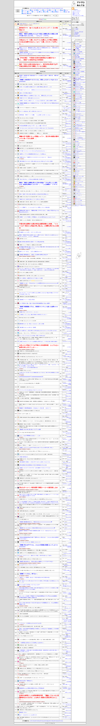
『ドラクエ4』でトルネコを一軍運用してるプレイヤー (30, 542)
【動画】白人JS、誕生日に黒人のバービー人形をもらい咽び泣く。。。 (33, 199)
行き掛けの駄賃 (68, 204)
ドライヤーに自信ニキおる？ (25, 534)
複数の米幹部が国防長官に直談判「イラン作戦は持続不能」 (32, 241)
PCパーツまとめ (68, 567)
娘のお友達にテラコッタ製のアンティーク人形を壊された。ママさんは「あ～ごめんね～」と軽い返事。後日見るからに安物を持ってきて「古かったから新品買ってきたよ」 (39, 362)
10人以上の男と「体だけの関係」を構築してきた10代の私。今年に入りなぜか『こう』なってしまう (39, 514)
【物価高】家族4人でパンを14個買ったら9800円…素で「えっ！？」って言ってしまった (36, 684)
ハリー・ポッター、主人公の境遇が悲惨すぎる (28, 367)
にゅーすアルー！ (68, 174)
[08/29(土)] (42, 8)
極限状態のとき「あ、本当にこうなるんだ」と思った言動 (31, 323)
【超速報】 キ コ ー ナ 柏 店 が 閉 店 (27, 299)
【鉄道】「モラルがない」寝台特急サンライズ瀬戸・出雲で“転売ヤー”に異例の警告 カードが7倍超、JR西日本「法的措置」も (38, 633)
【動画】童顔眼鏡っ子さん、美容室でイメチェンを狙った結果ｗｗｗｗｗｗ (38, 307)
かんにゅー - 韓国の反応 (79, 88)
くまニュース (68, 589)
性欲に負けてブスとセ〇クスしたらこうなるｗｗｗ (29, 266)
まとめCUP (69, 267)
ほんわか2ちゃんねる (78, 150)
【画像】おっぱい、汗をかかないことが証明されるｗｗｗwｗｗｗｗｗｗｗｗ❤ (38, 283)
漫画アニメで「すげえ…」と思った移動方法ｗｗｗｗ (30, 251)
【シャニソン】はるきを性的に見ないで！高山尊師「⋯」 (30, 383)
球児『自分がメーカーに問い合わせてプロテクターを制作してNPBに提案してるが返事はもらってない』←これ (39, 581)
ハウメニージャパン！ (67, 194)
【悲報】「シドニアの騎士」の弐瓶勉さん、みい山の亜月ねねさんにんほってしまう (37, 217)
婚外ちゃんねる (68, 658)
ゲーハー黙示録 (77, 118)
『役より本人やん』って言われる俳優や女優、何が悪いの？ (32, 179)
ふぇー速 (76, 164)
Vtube (41, 11)
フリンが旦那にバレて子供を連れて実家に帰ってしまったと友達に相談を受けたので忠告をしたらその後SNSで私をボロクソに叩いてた (39, 691)
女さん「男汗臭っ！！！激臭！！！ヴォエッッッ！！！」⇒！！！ (32, 445)
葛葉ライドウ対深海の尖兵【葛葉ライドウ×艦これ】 (29, 410)
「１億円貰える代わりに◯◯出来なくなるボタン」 (32, 642)
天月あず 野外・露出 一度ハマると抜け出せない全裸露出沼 (31, 264)
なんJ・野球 (46, 10)
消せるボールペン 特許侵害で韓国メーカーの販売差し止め (38, 487)
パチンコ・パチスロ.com (79, 115)
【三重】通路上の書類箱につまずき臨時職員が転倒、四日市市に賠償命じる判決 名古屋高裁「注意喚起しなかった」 (39, 395)
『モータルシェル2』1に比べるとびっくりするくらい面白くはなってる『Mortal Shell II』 (36, 128)
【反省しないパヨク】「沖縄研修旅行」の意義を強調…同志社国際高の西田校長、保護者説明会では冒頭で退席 (39, 393)
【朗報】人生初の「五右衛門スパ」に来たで (28, 167)
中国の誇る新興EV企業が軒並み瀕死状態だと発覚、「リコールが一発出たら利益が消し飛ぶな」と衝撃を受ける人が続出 (39, 226)
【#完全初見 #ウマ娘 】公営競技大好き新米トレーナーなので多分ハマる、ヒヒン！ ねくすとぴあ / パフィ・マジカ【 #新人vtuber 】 (39, 439)
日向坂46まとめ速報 (79, 86)
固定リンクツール (76, 14)
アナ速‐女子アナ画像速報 (79, 71)
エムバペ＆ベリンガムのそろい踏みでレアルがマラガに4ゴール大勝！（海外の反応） (36, 454)
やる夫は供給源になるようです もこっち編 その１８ (33, 125)
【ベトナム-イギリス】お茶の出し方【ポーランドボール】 (30, 390)
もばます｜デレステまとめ (79, 169)
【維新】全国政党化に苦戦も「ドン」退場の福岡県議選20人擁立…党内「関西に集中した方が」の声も (39, 600)
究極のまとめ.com (77, 198)
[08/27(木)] (51, 8)
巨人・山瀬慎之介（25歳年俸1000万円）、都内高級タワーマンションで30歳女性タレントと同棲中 (38, 654)
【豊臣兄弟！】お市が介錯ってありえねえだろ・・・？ (30, 478)
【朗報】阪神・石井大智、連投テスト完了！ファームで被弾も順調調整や (33, 201)
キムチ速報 (69, 59)
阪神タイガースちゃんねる (79, 181)
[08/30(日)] (37, 8)
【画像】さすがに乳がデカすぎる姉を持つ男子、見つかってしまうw (32, 196)
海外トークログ (68, 236)
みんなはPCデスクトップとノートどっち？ (28, 564)
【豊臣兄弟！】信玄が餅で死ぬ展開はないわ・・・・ (29, 296)
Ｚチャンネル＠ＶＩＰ (78, 195)
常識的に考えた (68, 123)
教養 (54, 11)
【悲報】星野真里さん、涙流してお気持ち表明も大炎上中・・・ (35, 254)
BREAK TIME (77, 171)
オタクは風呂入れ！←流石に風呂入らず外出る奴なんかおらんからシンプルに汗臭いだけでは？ (38, 330)
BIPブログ (69, 197)
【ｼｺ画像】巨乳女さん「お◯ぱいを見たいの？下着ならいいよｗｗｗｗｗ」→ (34, 451)
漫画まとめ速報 (68, 217)
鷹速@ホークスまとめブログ (79, 186)
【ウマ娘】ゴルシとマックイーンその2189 (27, 320)
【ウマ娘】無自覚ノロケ (24, 519)
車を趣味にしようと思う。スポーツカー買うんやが (30, 232)
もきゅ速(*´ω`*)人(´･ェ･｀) (79, 193)
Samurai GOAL (68, 245)
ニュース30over (77, 143)
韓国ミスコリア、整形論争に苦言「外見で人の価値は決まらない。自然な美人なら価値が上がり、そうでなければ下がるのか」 (39, 48)
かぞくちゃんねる (68, 211)
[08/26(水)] (56, 8)
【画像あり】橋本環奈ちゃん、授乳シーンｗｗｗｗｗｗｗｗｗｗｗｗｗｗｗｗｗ (35, 176)
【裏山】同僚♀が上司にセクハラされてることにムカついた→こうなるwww (34, 507)
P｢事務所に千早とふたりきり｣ (25, 370)
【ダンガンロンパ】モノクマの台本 (26, 118)
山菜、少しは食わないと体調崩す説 (26, 647)
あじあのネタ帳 (78, 63)
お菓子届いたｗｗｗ (23, 238)
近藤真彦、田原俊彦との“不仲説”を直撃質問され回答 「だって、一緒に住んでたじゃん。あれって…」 (38, 531)
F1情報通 (76, 74)
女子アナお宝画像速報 (79, 58)
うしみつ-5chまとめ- (67, 176)
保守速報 (77, 55)
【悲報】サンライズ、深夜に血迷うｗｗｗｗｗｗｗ (29, 98)
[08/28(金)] (46, 8)
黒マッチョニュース (67, 600)
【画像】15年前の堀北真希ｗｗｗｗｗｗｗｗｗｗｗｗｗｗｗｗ (31, 480)
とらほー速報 (68, 202)
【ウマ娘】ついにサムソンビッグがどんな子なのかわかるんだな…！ (32, 150)
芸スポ (66, 10)
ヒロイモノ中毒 (68, 574)
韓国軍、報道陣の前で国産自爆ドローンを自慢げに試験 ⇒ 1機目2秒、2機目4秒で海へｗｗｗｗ (38, 76)
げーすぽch (69, 532)
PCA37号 (21, 289)
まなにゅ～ (69, 269)
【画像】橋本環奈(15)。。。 (24, 456)
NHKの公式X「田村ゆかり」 (26, 680)
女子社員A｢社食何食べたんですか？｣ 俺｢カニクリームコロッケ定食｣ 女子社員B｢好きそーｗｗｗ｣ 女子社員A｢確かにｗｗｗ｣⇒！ (39, 287)
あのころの (69, 336)
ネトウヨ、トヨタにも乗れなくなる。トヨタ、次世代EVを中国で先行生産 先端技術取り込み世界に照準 (38, 443)
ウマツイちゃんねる (67, 321)
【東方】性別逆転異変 (23, 613)
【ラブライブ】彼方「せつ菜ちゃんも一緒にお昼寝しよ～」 (31, 607)
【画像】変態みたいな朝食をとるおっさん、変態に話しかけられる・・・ (37, 95)
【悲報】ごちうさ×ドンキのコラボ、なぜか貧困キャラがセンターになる (34, 467)
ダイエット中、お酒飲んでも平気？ (26, 272)
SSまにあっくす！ (67, 118)
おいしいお (69, 131)
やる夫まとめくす (68, 126)
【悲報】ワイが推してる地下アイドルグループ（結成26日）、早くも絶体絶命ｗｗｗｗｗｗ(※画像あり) (38, 525)
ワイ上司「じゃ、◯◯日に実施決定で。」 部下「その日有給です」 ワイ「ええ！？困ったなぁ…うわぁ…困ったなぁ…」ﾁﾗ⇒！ (39, 707)
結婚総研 (69, 338)
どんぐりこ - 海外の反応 (78, 31)
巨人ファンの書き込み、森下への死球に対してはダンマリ (30, 111)
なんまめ (76, 159)
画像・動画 (67, 11)
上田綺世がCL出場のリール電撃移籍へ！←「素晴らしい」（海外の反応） (33, 133)
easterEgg (76, 148)
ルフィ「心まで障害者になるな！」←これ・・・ (31, 435)
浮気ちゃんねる (68, 276)
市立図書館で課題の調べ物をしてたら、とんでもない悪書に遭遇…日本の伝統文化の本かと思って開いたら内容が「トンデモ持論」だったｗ (39, 247)
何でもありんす (68, 188)
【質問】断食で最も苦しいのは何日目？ (27, 510)
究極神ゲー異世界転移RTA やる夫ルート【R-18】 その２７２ (35, 408)
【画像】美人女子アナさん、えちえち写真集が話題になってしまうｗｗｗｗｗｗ (38, 545)
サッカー (52, 10)
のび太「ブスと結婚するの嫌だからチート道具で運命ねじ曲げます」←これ (35, 86)
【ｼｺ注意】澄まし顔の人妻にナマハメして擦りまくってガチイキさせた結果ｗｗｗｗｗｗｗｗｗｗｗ (39, 191)
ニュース (58, 10)
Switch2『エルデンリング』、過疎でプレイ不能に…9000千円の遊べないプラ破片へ (35, 555)
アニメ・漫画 (36, 11)
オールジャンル (26, 10)
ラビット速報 (68, 281)
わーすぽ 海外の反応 (67, 454)
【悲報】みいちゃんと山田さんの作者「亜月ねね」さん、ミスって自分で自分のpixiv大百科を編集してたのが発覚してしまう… (39, 380)
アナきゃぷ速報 (68, 29)
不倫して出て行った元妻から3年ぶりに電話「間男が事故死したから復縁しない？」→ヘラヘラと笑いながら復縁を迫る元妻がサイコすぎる (38, 495)
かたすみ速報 (68, 393)
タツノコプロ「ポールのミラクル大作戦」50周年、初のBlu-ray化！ (32, 335)
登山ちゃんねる (68, 597)
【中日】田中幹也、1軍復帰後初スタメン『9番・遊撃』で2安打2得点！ (33, 550)
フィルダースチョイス (67, 171)
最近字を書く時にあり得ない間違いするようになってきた (30, 204)
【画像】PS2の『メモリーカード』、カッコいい (28, 312)
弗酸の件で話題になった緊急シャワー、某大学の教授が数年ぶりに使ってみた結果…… (39, 137)
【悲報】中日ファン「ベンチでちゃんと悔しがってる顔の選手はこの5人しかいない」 (36, 499)
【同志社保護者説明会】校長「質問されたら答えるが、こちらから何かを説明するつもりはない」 (39, 538)
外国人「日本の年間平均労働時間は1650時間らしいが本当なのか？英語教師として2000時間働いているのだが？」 (39, 629)
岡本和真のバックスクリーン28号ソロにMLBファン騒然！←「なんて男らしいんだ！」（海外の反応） (38, 471)
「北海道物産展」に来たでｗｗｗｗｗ (26, 387)
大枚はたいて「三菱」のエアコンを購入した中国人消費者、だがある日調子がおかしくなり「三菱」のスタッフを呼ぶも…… (39, 42)
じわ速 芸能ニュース (79, 53)
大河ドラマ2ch (68, 146)
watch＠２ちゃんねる (67, 333)
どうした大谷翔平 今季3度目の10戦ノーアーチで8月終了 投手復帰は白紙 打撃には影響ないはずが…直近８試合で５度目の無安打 (39, 704)
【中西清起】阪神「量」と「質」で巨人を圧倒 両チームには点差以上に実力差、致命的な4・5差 (38, 359)
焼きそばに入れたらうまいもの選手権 (26, 317)
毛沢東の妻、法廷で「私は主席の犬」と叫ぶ (28, 645)
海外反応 (25, 13)
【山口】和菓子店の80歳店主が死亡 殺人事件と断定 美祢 (31, 626)
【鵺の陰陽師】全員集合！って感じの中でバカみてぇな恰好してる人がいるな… (35, 461)
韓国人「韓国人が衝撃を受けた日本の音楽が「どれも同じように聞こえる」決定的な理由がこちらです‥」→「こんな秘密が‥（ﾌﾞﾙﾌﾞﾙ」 (38, 183)
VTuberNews (69, 365)
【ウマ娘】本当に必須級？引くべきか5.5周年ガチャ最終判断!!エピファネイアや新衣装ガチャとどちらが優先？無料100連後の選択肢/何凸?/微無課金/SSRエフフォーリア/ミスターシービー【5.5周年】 (39, 611)
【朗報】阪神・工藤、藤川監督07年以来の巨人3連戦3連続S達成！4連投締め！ (34, 261)
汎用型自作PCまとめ (67, 93)
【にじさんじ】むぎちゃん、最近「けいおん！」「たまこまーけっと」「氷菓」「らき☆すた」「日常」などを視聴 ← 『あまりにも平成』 (39, 365)
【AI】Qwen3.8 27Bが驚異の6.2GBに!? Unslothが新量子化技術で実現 (32, 123)
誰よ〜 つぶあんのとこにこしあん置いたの (28, 714)
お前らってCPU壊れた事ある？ (26, 93)
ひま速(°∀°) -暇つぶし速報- (79, 176)
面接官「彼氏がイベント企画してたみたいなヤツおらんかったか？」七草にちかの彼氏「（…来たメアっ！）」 (39, 405)
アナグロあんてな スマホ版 (78, 15)
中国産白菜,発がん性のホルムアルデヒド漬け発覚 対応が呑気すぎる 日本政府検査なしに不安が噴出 (39, 173)
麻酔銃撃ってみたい (23, 712)
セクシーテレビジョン (78, 202)
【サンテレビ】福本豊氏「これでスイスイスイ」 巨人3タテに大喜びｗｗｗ (34, 616)
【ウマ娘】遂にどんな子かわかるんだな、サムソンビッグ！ (31, 356)
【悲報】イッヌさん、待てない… (28, 573)
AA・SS (49, 11)
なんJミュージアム (67, 284)
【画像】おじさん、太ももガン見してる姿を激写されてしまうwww (32, 459)
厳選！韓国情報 (68, 49)
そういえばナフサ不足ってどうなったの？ (29, 584)
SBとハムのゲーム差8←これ (24, 413)
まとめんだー (77, 172)
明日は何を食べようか (79, 93)
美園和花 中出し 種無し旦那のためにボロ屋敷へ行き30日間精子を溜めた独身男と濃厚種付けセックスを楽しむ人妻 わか (38, 427)
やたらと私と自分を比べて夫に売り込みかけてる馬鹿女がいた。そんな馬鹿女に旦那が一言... (39, 603)
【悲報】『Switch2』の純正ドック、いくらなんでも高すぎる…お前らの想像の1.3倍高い (38, 100)
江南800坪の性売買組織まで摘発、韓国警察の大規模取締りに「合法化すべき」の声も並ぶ (37, 401)
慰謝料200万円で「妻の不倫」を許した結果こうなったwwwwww (32, 275)
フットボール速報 (78, 97)
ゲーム (29, 11)
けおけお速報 (68, 128)
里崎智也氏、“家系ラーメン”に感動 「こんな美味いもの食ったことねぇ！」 (35, 114)
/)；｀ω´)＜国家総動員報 (78, 137)
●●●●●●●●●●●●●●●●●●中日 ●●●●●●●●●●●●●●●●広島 (31, 376)
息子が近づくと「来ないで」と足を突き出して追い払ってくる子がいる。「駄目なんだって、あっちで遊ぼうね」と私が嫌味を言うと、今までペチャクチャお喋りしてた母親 (39, 658)
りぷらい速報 (68, 535)
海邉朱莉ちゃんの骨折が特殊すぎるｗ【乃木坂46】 (32, 688)
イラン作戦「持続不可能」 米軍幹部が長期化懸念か (29, 398)
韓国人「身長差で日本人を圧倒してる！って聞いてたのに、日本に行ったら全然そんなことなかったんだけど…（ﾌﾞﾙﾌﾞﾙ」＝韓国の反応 (38, 236)
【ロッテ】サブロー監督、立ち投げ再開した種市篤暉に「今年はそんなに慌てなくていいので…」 (38, 258)
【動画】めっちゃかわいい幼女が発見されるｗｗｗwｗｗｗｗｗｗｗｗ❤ (37, 528)
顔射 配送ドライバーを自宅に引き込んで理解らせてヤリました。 (32, 670)
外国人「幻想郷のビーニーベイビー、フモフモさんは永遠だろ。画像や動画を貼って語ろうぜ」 (38, 421)
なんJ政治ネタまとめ (78, 124)
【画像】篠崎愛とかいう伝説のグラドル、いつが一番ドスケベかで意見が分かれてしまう (39, 104)
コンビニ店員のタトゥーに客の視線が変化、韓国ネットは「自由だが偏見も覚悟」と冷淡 (36, 639)
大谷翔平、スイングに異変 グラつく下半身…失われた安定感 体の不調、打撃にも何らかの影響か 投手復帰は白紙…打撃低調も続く (39, 475)
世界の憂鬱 (77, 56)
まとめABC (69, 199)
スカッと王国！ (68, 248)
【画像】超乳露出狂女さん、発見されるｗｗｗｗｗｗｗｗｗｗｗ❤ (35, 522)
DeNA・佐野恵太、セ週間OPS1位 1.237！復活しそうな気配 (31, 278)
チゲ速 (76, 167)
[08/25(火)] (60, 8)
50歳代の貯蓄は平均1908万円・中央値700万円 (28, 353)
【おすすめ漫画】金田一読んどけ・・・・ (27, 145)
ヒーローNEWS (68, 368)
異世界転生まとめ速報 (67, 448)
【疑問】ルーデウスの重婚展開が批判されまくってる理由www (32, 154)
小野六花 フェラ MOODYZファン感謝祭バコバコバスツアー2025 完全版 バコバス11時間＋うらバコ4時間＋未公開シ (39, 164)
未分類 (29, 13)
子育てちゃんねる (77, 179)
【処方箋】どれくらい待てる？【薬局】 (27, 327)
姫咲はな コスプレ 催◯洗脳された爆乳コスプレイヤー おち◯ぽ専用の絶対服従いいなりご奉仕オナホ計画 (39, 505)
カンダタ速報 (68, 87)
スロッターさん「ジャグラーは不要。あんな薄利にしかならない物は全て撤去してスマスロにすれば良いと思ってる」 (38, 293)
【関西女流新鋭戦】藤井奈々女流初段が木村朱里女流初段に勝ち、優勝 (33, 214)
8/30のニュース (22, 188)
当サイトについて (76, 11)
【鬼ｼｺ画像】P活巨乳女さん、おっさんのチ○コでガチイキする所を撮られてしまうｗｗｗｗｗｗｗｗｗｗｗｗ (39, 718)
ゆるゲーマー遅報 (68, 101)
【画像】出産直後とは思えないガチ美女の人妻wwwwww (30, 558)
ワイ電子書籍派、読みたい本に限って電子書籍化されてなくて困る (32, 567)
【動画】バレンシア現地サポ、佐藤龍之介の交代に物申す (30, 244)
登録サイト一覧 (76, 13)
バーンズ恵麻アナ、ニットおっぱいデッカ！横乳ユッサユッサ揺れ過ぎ (34, 207)
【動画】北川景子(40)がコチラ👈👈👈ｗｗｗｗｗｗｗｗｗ (30, 280)
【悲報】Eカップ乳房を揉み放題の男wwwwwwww (29, 351)
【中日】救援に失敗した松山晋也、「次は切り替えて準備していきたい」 (33, 84)
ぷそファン (77, 100)
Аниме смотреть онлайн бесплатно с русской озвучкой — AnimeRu (67, 620)
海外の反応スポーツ (67, 133)
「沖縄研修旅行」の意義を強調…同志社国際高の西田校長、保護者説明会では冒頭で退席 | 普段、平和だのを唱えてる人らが (38, 651)
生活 (45, 11)
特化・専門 (33, 10)
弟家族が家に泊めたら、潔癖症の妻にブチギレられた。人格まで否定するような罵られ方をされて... (39, 211)
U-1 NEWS (76, 29)
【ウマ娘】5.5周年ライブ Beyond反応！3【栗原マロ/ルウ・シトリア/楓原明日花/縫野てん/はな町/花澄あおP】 (39, 484)
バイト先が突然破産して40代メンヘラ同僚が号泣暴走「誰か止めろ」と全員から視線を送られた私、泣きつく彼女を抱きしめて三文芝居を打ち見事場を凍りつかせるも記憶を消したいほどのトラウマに (39, 502)
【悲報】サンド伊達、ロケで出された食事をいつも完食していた (32, 130)
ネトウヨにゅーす (68, 645)
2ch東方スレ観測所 (67, 614)
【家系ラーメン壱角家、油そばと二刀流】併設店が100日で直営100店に (34, 577)
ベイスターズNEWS (67, 278)
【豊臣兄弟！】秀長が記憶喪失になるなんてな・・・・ (30, 709)
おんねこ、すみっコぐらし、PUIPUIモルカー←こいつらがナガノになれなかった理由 (36, 333)
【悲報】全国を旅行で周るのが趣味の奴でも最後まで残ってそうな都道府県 (34, 417)
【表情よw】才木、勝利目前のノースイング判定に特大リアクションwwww (34, 668)
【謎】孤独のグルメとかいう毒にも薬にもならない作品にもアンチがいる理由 (36, 161)
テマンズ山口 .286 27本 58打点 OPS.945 (27, 432)
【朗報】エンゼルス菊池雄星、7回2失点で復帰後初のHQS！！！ (32, 220)
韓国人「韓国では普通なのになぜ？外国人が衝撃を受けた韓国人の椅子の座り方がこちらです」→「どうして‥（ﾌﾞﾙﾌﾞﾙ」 (38, 34)
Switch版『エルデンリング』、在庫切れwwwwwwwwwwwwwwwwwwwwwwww (35, 89)
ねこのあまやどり (68, 715)
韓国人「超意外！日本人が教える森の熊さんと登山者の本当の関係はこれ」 (34, 194)
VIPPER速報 (69, 255)
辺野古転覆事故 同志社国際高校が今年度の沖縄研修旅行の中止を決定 (33, 465)
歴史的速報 (76, 141)
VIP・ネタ (40, 10)
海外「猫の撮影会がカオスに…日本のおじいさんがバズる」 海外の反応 (33, 673)
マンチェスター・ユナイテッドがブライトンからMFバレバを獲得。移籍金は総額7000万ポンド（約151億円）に (38, 517)
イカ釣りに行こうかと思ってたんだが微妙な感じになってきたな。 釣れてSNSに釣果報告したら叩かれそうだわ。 (39, 373)
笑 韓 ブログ (77, 108)
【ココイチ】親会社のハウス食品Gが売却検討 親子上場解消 (31, 120)
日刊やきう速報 (68, 377)
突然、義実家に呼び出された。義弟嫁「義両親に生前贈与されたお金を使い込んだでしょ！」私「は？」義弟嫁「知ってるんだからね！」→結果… (38, 338)
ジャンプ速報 (68, 98)
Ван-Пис (20, 619)
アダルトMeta (68, 264)
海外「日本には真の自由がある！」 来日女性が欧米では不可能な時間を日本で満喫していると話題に (38, 65)
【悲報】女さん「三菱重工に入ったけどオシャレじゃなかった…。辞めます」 (36, 157)
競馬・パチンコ (60, 11)
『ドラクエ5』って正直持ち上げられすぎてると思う (30, 623)
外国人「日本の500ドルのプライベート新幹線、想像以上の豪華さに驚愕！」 (34, 664)
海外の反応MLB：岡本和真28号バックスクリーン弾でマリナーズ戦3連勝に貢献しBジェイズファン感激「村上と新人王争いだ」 (38, 492)
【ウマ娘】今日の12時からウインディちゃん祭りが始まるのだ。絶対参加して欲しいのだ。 (37, 570)
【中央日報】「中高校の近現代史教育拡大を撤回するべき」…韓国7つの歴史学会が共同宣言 (37, 59)
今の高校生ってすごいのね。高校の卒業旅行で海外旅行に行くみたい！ (33, 314)
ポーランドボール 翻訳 (67, 390)
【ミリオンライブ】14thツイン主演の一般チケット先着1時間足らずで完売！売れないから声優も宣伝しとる (38, 593)
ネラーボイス (68, 104)
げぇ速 (70, 312)
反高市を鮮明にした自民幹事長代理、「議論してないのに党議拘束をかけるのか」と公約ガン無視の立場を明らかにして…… (39, 697)
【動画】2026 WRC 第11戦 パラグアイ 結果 (30, 429)
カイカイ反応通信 (78, 51)
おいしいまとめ (68, 239)
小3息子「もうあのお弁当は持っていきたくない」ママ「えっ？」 (32, 677)
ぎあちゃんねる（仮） (67, 151)
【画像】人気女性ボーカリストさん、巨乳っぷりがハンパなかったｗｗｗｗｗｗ (38, 80)
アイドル (25, 11)
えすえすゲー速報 (68, 411)
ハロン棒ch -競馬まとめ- (79, 146)
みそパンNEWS (68, 398)
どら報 (70, 84)
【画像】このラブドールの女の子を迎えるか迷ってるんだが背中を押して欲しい (36, 447)
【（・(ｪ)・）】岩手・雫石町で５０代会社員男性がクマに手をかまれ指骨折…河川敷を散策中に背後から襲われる (38, 596)
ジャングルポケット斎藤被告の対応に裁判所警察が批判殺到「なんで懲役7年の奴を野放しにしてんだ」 (38, 171)
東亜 (62, 10)
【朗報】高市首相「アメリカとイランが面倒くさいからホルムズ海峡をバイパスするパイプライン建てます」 (39, 53)
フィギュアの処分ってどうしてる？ (26, 635)
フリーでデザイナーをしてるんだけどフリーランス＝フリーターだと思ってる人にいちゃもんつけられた (39, 661)
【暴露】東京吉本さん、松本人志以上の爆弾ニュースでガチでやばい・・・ (38, 561)
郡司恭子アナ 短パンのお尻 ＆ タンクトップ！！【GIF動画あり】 (38, 29)
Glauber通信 (77, 69)
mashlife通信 (69, 681)
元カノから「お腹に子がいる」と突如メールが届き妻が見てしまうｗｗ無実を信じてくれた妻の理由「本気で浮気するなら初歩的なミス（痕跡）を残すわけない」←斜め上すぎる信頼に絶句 (39, 269)
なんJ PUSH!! (77, 120)
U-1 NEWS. (69, 42)
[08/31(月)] (32, 8)
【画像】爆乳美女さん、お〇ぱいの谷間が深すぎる (29, 23)
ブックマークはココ (77, 10)
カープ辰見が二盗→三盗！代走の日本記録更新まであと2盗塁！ (35, 303)
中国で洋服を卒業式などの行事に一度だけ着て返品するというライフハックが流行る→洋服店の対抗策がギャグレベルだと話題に (38, 588)
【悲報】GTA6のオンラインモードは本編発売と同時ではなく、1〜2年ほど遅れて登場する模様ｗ (38, 341)
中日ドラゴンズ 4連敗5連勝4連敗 (26, 142)
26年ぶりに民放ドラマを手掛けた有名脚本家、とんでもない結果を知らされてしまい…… (39, 346)
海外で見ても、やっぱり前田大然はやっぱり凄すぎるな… (30, 148)
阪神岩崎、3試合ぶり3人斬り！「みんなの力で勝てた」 (30, 424)
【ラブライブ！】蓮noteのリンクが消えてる (28, 107)
